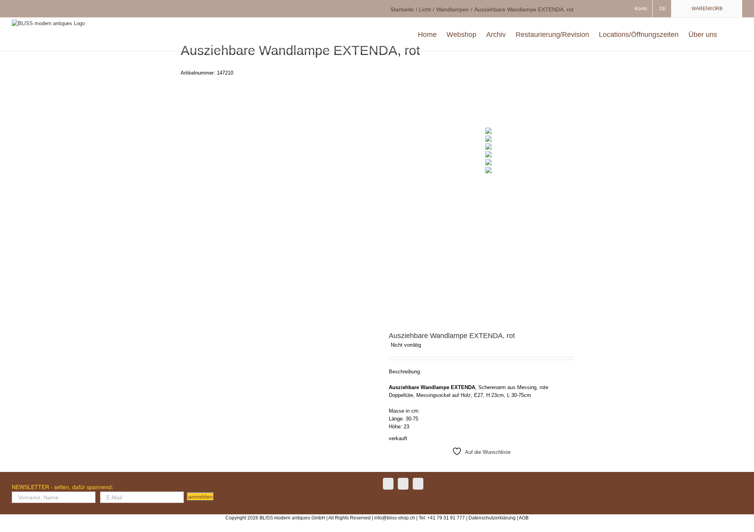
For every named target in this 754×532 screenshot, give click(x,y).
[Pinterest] (418, 484)
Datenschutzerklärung (492, 518)
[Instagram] (403, 484)
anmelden (200, 497)
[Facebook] (388, 484)
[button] (729, 34)
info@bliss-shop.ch (394, 518)
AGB (524, 518)
